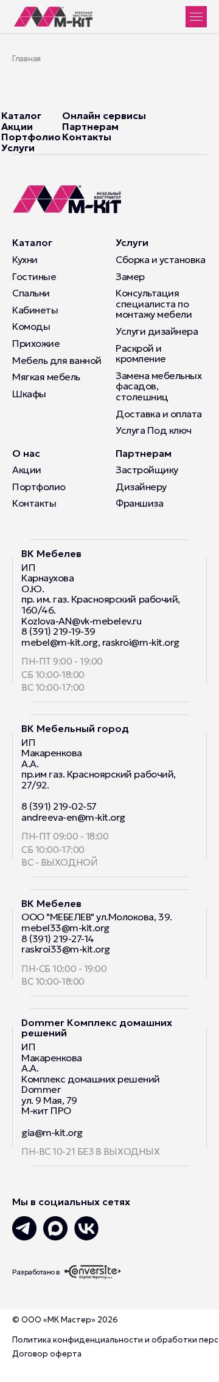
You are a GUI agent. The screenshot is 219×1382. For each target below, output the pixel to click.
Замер (130, 277)
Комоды (31, 326)
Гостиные (34, 277)
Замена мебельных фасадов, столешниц (158, 387)
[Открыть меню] (196, 16)
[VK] (86, 1228)
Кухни (25, 260)
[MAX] (55, 1228)
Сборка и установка (160, 260)
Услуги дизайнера (157, 331)
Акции (17, 126)
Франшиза (139, 503)
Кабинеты (35, 310)
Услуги (18, 148)
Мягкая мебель (46, 377)
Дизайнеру (141, 487)
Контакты (86, 137)
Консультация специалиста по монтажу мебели (154, 304)
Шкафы (29, 394)
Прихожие (36, 343)
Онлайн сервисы (104, 115)
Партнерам (90, 126)
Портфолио (31, 137)
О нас (26, 453)
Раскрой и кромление (141, 353)
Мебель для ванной (57, 360)
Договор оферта (47, 1354)
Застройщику (147, 470)
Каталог (21, 115)
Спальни (31, 293)
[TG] (24, 1228)
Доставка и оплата (159, 414)
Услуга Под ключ (154, 430)
